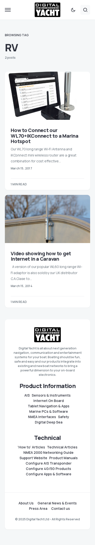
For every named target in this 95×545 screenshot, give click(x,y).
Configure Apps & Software (48, 474)
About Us (26, 503)
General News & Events (57, 503)
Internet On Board (48, 400)
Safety (63, 417)
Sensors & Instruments (51, 395)
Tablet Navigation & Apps (48, 406)
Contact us (60, 508)
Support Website (33, 458)
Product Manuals (63, 458)
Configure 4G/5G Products (48, 468)
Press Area (38, 508)
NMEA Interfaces (42, 417)
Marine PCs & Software (48, 411)
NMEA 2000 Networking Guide (48, 452)
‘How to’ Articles (31, 447)
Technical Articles (62, 447)
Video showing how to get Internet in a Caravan (41, 256)
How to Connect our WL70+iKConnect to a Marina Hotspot (44, 136)
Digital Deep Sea (48, 422)
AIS (27, 395)
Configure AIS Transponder (49, 463)
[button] (7, 10)
